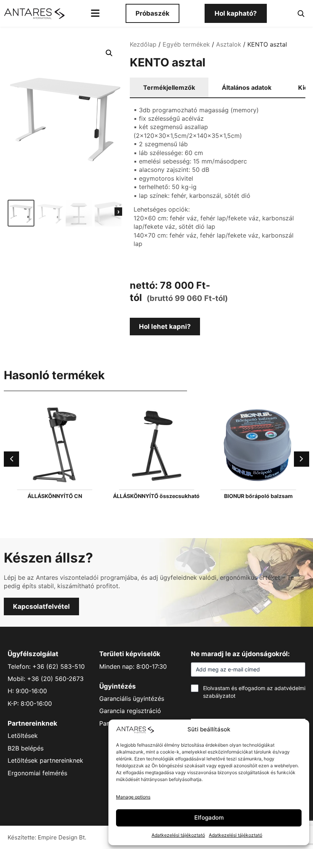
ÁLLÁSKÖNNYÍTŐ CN (54, 496)
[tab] (169, 88)
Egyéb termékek (186, 44)
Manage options (133, 797)
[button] (109, 53)
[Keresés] (300, 13)
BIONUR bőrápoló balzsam (258, 496)
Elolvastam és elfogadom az (254, 692)
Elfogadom (209, 817)
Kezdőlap (143, 44)
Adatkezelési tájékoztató (178, 835)
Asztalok (228, 44)
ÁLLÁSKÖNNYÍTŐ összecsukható (156, 496)
